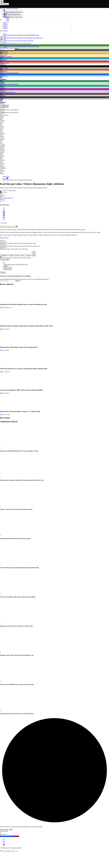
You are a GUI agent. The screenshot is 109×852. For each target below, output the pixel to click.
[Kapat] (1, 42)
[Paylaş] (4, 219)
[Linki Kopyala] (16, 226)
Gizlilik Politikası (4, 829)
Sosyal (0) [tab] (6, 105)
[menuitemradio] (13, 12)
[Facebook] (4, 839)
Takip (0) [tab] (6, 107)
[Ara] (1, 37)
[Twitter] (4, 841)
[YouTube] (4, 845)
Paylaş (4, 272)
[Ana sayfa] (4, 10)
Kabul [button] (11, 829)
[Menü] (2, 1)
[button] (1, 39)
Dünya (1, 307)
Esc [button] (18, 851)
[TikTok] (4, 843)
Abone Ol (18, 280)
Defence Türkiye (4, 237)
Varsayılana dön (7, 269)
